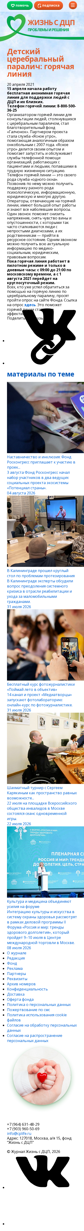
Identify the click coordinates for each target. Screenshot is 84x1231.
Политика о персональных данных (39, 1004)
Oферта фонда (20, 999)
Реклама (15, 968)
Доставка (15, 994)
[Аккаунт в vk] (42, 1187)
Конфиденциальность (27, 989)
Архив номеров (21, 983)
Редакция (16, 958)
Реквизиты (17, 978)
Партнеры (16, 973)
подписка (24, 1118)
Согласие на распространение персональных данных (34, 1038)
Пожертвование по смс (28, 1009)
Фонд (12, 963)
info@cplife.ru (19, 1133)
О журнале (16, 953)
